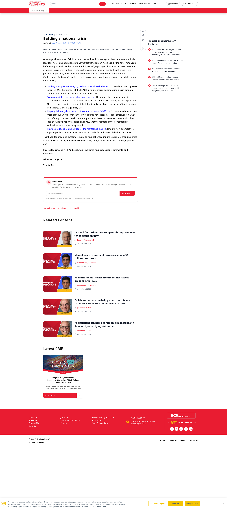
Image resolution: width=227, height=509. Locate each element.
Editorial (32, 426)
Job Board (65, 417)
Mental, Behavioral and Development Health (61, 208)
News (182, 440)
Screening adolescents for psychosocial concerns (71, 97)
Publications (143, 4)
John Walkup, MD (84, 308)
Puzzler (133, 4)
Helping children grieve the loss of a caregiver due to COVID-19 (78, 111)
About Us (33, 417)
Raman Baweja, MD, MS (86, 262)
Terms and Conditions (70, 420)
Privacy (64, 423)
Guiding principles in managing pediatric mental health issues (77, 86)
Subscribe (126, 193)
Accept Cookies (192, 503)
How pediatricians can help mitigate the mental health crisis (76, 128)
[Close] (223, 503)
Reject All (175, 503)
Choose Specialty (37, 10)
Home (162, 440)
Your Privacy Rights (100, 423)
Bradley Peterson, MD (85, 240)
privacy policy (90, 198)
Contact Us (34, 423)
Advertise (33, 420)
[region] (113, 503)
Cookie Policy (102, 506)
